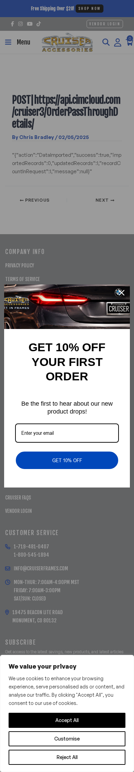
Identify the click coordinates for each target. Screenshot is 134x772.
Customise (67, 739)
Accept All (67, 720)
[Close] (121, 292)
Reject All (67, 757)
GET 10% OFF (67, 460)
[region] (67, 713)
